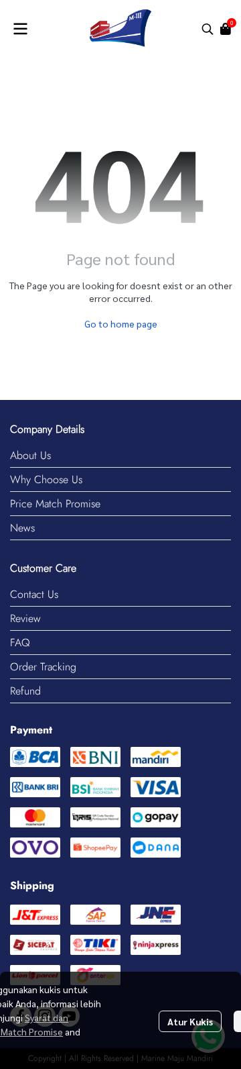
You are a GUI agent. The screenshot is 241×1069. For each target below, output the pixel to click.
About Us (30, 455)
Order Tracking (43, 666)
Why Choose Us (46, 479)
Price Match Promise (55, 503)
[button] (207, 28)
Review (25, 618)
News (22, 528)
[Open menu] (20, 28)
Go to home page (120, 323)
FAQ (20, 642)
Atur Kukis (190, 1021)
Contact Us (34, 594)
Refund (25, 691)
